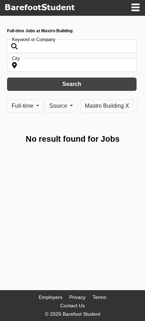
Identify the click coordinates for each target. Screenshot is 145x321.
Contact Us (72, 305)
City (16, 58)
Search (71, 84)
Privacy (77, 297)
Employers (50, 297)
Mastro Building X (107, 106)
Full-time (23, 106)
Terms (99, 297)
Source (59, 106)
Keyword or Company (34, 39)
